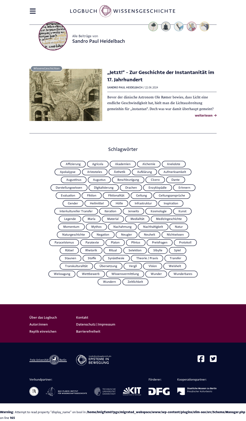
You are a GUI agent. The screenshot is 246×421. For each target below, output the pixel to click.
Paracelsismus (64, 242)
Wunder (156, 274)
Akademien (122, 164)
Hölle (119, 203)
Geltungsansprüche (172, 195)
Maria (91, 219)
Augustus (99, 180)
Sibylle (157, 250)
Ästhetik (119, 172)
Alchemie (148, 164)
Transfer (175, 258)
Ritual (113, 250)
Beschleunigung (128, 180)
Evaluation (68, 195)
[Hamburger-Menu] (33, 13)
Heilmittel (97, 203)
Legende (70, 219)
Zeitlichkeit (135, 282)
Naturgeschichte (73, 235)
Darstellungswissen (69, 188)
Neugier (126, 235)
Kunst (182, 211)
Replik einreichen (42, 331)
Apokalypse (68, 172)
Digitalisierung (103, 188)
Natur (179, 227)
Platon (115, 242)
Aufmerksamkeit (175, 172)
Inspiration (171, 203)
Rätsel (69, 250)
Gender (73, 203)
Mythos (96, 227)
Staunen (70, 258)
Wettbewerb (91, 274)
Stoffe (92, 258)
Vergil (133, 266)
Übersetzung (108, 266)
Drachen (131, 188)
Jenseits (133, 211)
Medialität (137, 219)
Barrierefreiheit (88, 331)
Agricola (97, 164)
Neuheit (149, 235)
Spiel (177, 250)
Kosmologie (159, 211)
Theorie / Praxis (147, 258)
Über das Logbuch (43, 317)
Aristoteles (94, 172)
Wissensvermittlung (125, 274)
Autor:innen (38, 324)
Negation (103, 235)
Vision (153, 266)
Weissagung (62, 274)
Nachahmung (122, 227)
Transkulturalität (76, 266)
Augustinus (73, 180)
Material (113, 219)
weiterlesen (204, 116)
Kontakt (82, 317)
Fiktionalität (116, 195)
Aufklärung (144, 172)
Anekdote (173, 164)
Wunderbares (183, 274)
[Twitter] (213, 359)
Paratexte (92, 242)
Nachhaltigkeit (153, 227)
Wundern (109, 282)
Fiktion (91, 195)
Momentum (71, 227)
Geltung (141, 195)
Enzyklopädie (158, 188)
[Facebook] (201, 359)
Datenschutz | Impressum (95, 324)
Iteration (110, 211)
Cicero (155, 180)
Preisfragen (159, 242)
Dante (175, 180)
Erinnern (184, 188)
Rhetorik (91, 250)
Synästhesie (116, 258)
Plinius (135, 242)
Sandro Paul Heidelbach (125, 87)
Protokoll (185, 242)
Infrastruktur (143, 203)
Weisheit (175, 266)
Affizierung (73, 164)
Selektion (135, 250)
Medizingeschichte (169, 219)
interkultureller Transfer (76, 211)
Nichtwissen (175, 235)
